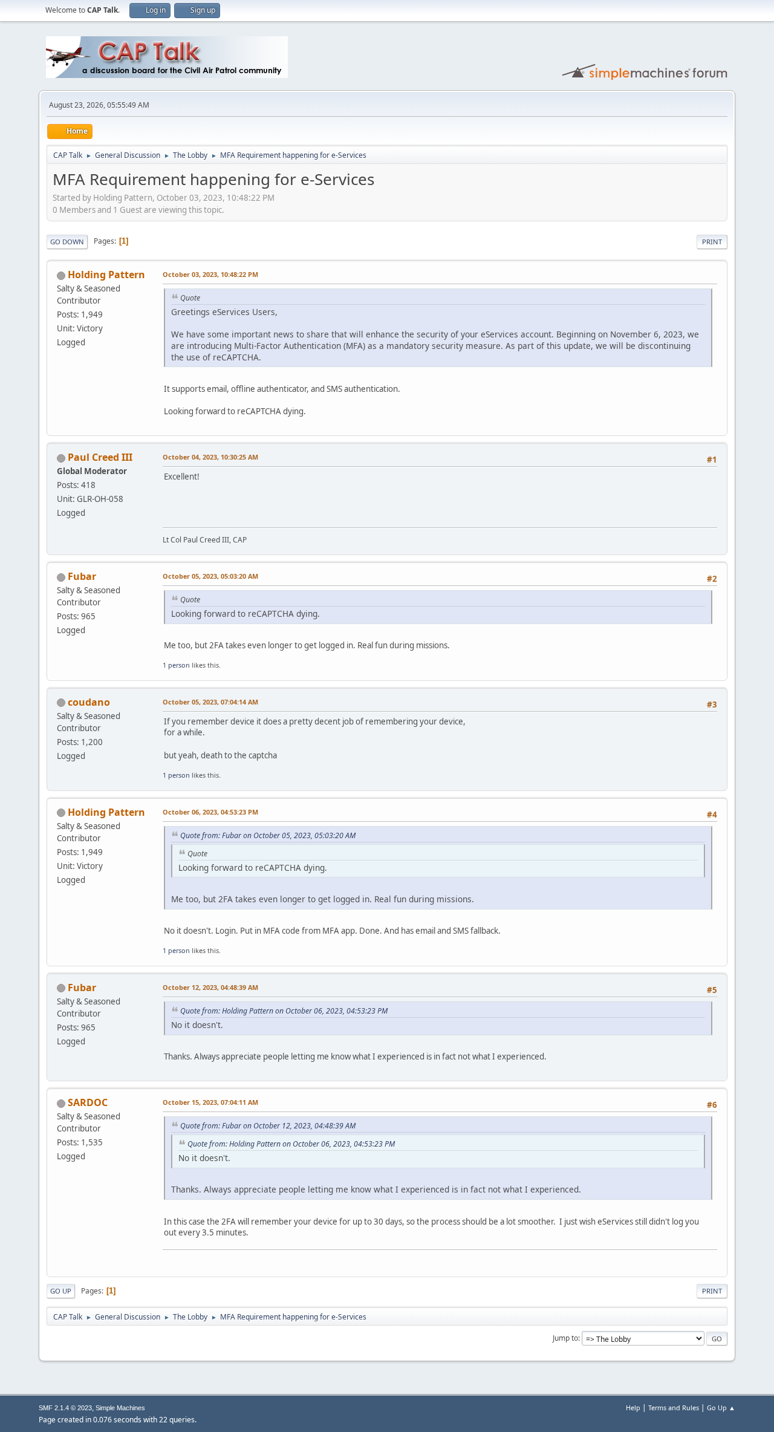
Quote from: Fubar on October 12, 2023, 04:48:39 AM (268, 1126)
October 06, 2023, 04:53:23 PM (210, 811)
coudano (89, 702)
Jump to (565, 1338)
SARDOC (88, 1102)
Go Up (60, 1290)
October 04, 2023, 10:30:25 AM (210, 456)
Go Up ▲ (721, 1407)
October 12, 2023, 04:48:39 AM (210, 987)
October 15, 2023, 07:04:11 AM (210, 1102)
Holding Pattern (106, 274)
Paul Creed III (100, 457)
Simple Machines (120, 1407)
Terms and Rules (673, 1407)
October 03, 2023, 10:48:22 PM (210, 274)
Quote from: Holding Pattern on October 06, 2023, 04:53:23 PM (284, 1011)
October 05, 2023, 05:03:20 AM (210, 576)
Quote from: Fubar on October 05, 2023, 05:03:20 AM (268, 835)
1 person (176, 664)
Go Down (67, 241)
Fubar (82, 576)
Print (712, 241)
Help (633, 1407)
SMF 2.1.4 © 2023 (65, 1407)
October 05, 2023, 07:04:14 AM (210, 701)
